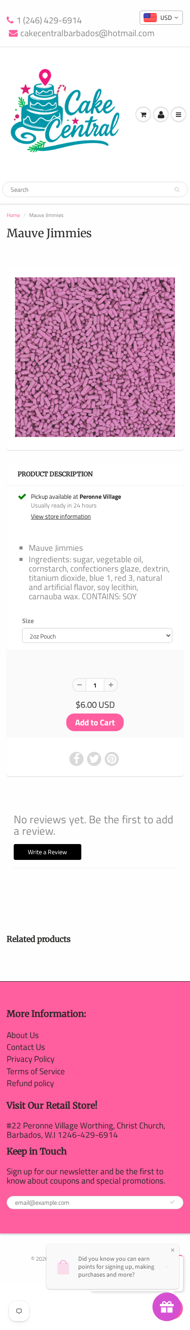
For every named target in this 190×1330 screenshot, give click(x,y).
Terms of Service (36, 1071)
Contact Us (26, 1046)
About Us (23, 1034)
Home (13, 215)
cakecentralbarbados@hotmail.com (87, 33)
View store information (61, 516)
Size (28, 621)
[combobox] (161, 18)
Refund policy (30, 1082)
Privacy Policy (30, 1058)
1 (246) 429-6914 (49, 20)
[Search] (177, 190)
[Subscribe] (172, 1202)
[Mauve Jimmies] (95, 357)
